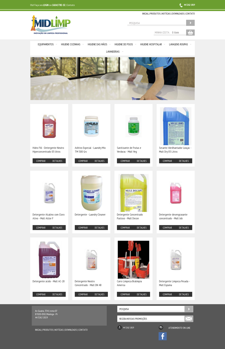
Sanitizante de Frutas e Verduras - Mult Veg (129, 149)
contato (190, 13)
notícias (166, 13)
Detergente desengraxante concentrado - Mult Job (173, 216)
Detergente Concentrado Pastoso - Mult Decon (130, 216)
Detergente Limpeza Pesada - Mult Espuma (174, 283)
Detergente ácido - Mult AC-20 (49, 281)
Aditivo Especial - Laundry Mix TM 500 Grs (90, 149)
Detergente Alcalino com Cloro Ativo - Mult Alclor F (49, 216)
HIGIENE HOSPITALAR (151, 44)
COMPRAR (40, 160)
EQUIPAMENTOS (46, 44)
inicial (145, 13)
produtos (155, 13)
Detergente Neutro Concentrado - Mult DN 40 (88, 283)
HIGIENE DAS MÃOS (97, 44)
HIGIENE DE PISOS (124, 44)
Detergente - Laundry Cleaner (90, 214)
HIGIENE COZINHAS (70, 44)
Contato (71, 5)
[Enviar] (188, 319)
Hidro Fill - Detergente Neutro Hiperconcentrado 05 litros (48, 149)
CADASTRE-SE (58, 5)
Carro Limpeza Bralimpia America (129, 283)
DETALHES (57, 160)
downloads (178, 13)
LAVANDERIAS (113, 51)
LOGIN (46, 5)
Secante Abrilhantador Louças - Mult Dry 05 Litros (175, 149)
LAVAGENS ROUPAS (178, 44)
